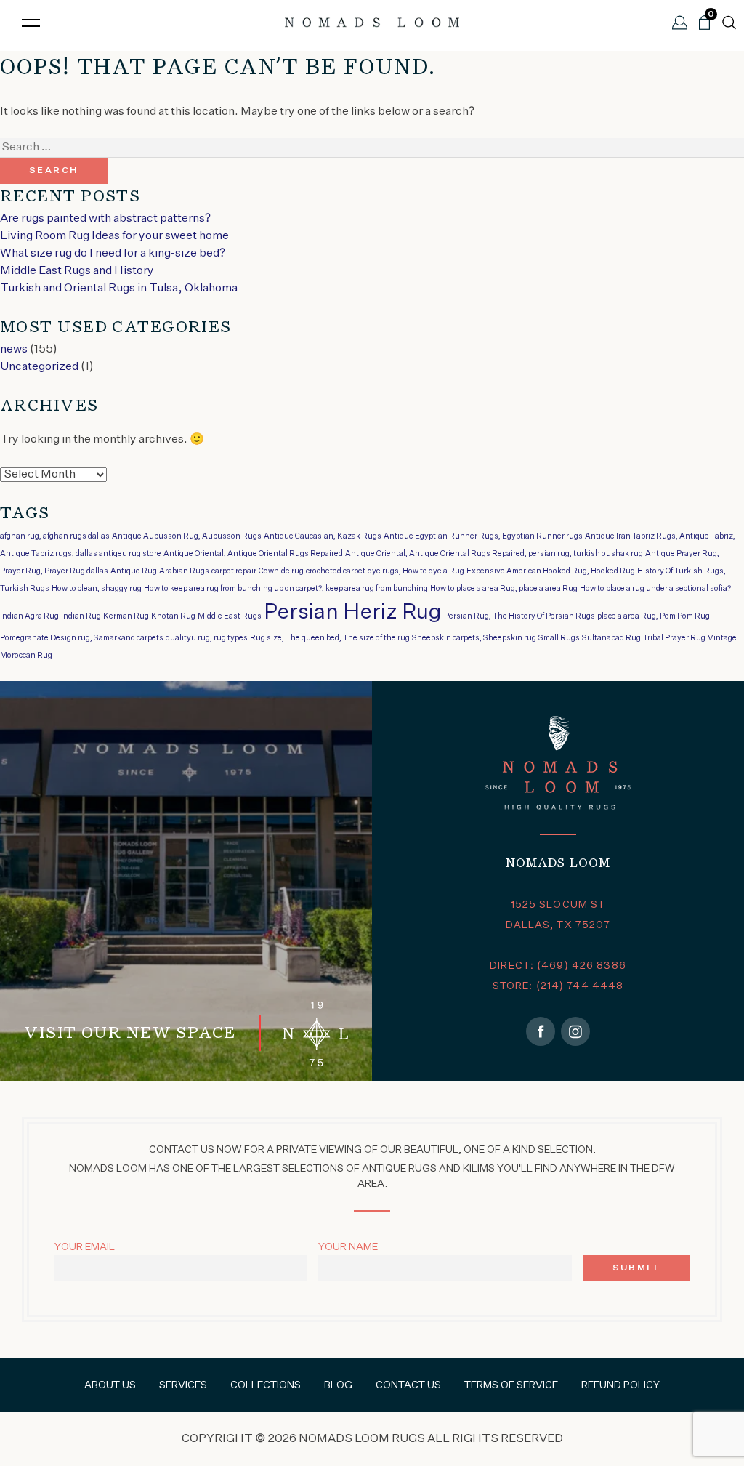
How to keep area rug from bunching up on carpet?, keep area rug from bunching (286, 588)
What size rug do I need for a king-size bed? (112, 253)
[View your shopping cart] (704, 28)
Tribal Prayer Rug (674, 638)
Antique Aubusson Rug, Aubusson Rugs (187, 536)
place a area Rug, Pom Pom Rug (653, 616)
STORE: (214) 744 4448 (558, 986)
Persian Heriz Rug (353, 612)
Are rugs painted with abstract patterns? (105, 219)
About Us (110, 1385)
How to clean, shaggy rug (97, 588)
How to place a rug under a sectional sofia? (655, 588)
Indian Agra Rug (29, 616)
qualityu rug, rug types (207, 638)
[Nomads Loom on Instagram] (575, 1031)
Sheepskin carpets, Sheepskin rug (474, 638)
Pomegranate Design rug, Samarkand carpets (81, 638)
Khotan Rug (173, 616)
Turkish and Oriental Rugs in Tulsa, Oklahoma (119, 288)
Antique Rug (133, 571)
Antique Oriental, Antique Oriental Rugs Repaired (253, 553)
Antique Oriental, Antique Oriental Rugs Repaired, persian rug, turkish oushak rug (494, 553)
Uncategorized (39, 367)
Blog (338, 1385)
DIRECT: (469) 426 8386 (558, 966)
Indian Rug (81, 616)
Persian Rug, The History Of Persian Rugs (519, 616)
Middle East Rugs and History (77, 271)
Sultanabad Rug (611, 638)
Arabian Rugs (184, 571)
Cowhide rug (281, 571)
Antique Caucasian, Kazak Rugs (322, 536)
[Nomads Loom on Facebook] (540, 1031)
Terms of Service (511, 1385)
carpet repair (233, 571)
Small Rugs (559, 638)
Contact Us (408, 1385)
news (14, 349)
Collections (265, 1385)
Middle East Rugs (230, 616)
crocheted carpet (335, 571)
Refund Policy (620, 1385)
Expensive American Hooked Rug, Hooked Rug (550, 571)
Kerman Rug (126, 616)
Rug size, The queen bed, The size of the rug (330, 638)
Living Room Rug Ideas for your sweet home (114, 236)
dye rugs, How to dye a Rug (416, 571)
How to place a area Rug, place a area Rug (504, 588)
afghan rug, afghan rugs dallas (55, 536)
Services (183, 1385)
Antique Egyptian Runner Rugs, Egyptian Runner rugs (483, 536)
